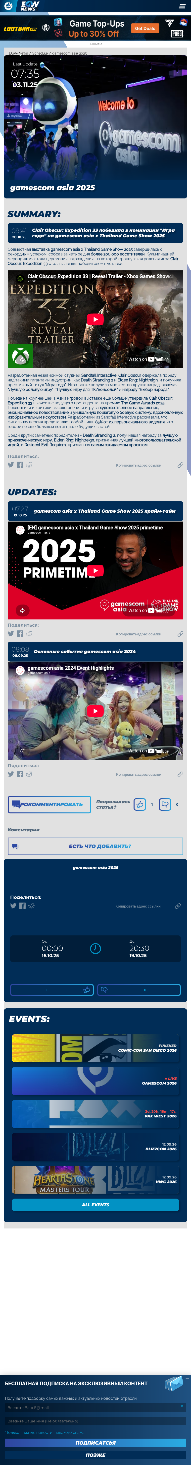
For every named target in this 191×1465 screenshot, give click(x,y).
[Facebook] (20, 465)
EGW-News (18, 53)
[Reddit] (29, 465)
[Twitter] (11, 465)
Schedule (40, 53)
